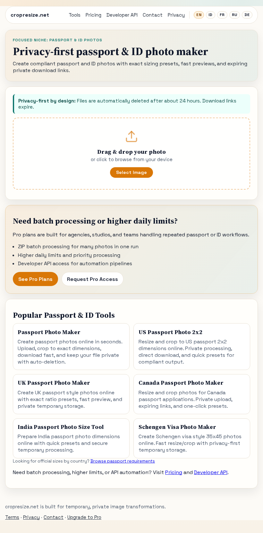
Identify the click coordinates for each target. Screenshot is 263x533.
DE (247, 14)
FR (222, 14)
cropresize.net (30, 15)
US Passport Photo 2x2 (170, 332)
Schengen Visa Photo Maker (177, 427)
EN (198, 14)
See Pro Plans (35, 279)
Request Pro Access (92, 279)
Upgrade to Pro (84, 517)
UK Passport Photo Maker (54, 383)
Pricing (93, 15)
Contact (153, 15)
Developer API (122, 15)
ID (210, 14)
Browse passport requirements (122, 461)
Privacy (176, 15)
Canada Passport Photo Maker (181, 383)
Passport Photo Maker (49, 332)
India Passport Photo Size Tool (61, 427)
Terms (12, 517)
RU (234, 14)
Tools (75, 15)
